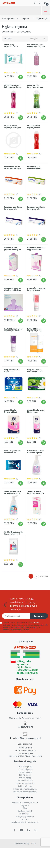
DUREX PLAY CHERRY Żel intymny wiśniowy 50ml (13, 87)
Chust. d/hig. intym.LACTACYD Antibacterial (11, 46)
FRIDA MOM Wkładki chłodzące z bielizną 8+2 (12, 290)
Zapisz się (38, 616)
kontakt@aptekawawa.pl (25, 738)
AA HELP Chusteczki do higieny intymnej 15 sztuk (13, 534)
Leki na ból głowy (25, 766)
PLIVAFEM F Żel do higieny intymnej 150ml (34, 331)
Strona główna (8, 18)
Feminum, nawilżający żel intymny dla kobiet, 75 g (36, 209)
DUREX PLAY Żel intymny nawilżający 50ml (12, 128)
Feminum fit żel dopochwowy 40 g (34, 167)
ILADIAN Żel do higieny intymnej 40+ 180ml (13, 330)
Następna (43, 576)
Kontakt (25, 819)
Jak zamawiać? (25, 813)
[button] (35, 3)
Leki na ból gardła (24, 769)
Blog (25, 808)
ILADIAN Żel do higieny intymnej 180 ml (36, 289)
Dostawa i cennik (25, 811)
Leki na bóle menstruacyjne (25, 789)
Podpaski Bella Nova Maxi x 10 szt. (35, 411)
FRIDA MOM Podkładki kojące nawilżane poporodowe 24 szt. (36, 250)
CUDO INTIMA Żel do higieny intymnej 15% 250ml (36, 46)
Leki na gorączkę (25, 772)
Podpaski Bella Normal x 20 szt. (10, 411)
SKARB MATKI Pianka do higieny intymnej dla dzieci (12, 493)
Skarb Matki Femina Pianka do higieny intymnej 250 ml (35, 453)
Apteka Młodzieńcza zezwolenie (25, 822)
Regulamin (25, 805)
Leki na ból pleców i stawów (25, 791)
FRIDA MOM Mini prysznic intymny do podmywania (12, 250)
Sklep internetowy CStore (25, 843)
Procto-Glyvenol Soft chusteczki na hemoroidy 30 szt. (12, 453)
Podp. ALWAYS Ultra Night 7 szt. (12, 370)
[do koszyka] (20, 77)
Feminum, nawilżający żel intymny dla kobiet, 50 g (13, 209)
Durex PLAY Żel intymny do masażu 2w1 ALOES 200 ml (35, 87)
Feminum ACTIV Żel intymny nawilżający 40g (12, 168)
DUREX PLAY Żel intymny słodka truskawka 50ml (34, 128)
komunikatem (34, 622)
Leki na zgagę (25, 777)
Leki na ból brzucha (25, 780)
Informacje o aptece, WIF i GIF (25, 802)
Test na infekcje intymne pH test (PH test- (35, 493)
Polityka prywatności (25, 816)
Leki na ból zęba (25, 786)
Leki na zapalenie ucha (25, 783)
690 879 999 (25, 727)
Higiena (25, 18)
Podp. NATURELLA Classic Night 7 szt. (35, 370)
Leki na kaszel (25, 775)
